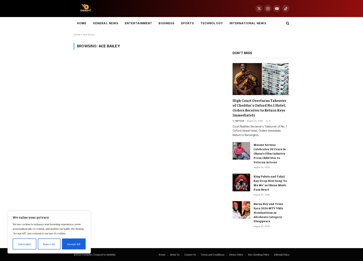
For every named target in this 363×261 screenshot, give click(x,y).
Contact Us (190, 254)
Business (166, 23)
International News (248, 23)
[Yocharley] (85, 8)
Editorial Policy (281, 254)
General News (105, 23)
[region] (49, 232)
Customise (24, 244)
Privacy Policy (236, 254)
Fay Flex (239, 121)
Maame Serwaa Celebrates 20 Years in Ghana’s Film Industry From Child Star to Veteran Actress (270, 153)
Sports (187, 23)
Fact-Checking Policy (258, 254)
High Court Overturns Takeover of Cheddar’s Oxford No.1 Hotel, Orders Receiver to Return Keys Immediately (259, 107)
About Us (175, 254)
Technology (211, 23)
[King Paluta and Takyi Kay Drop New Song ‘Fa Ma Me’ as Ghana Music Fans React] (241, 182)
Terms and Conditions (212, 254)
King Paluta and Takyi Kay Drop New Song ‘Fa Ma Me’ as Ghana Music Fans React (270, 182)
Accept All (73, 244)
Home (81, 23)
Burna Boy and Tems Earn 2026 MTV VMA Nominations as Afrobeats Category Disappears (268, 212)
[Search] (287, 23)
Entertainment (138, 23)
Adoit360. (111, 254)
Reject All (49, 244)
